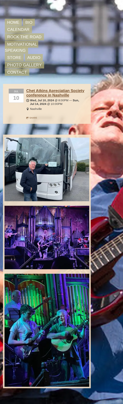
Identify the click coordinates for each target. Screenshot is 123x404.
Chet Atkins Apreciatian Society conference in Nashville (55, 92)
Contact (17, 72)
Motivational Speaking (21, 47)
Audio (33, 57)
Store (14, 57)
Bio (28, 22)
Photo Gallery (24, 65)
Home (13, 22)
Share (33, 118)
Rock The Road (24, 37)
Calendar (18, 29)
